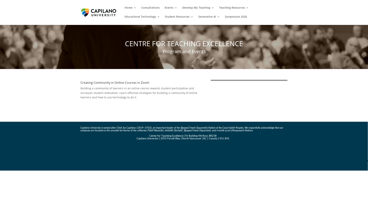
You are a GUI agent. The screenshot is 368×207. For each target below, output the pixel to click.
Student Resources (177, 16)
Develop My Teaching (196, 7)
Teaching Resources (232, 7)
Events (169, 7)
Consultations (150, 7)
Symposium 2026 (236, 16)
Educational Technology (140, 16)
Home (128, 7)
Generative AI (207, 16)
